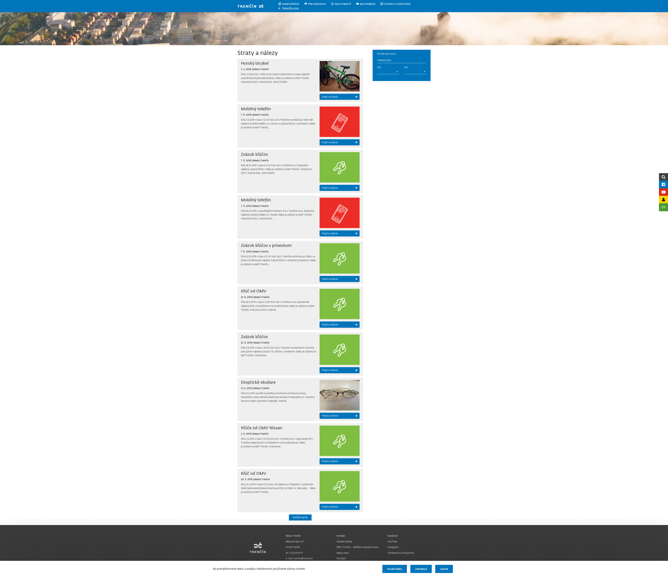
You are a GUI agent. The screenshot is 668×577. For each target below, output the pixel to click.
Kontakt (341, 535)
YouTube (392, 541)
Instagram (393, 547)
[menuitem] (291, 4)
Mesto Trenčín (293, 535)
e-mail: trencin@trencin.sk (299, 558)
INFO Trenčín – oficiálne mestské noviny (358, 547)
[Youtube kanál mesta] (663, 192)
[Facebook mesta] (663, 184)
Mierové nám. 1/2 (295, 541)
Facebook (393, 535)
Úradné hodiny (344, 541)
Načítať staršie (300, 517)
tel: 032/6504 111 (294, 552)
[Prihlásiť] (663, 199)
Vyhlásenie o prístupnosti (401, 552)
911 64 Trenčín (293, 547)
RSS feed (341, 558)
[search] (663, 177)
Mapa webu (343, 552)
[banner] (252, 6)
